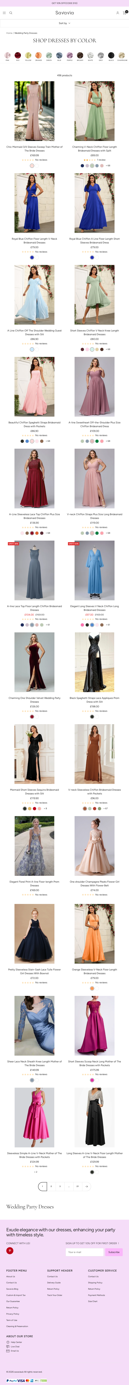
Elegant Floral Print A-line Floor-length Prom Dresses (34, 883)
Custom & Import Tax (15, 1295)
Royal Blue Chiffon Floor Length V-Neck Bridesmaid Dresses (34, 240)
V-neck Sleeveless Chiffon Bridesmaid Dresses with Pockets (94, 791)
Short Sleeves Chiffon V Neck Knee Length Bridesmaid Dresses (94, 332)
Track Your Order (54, 1295)
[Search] (10, 12)
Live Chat (15, 1346)
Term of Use (11, 1320)
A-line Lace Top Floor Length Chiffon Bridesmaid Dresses (34, 608)
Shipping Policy (95, 1282)
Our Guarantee (13, 1301)
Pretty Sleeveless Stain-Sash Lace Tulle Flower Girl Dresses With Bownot (34, 971)
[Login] (117, 12)
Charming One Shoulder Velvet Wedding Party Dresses (34, 700)
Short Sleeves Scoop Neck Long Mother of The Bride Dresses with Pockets (94, 1063)
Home (9, 33)
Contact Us (11, 1282)
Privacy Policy (12, 1314)
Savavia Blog (12, 1289)
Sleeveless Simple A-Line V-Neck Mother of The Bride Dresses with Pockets (34, 1155)
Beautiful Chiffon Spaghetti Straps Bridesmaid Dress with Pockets (34, 424)
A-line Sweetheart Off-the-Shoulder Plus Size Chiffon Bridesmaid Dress (95, 424)
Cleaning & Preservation (17, 1326)
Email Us (15, 1351)
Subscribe (114, 1252)
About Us (10, 1276)
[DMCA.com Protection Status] (43, 1380)
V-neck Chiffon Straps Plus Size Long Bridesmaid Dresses (94, 516)
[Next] (86, 1186)
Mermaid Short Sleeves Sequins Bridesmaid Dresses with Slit (34, 791)
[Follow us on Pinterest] (9, 1250)
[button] (7, 57)
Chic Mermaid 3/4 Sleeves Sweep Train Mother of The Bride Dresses (34, 148)
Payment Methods (96, 1295)
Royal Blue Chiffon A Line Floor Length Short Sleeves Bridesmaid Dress (94, 240)
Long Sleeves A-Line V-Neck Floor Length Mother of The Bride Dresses (95, 1155)
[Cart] (124, 12)
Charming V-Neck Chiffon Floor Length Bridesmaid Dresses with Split (94, 148)
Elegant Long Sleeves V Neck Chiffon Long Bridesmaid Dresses (94, 608)
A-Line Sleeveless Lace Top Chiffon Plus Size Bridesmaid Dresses (34, 516)
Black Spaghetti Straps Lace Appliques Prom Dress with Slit (94, 700)
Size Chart (92, 1301)
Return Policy (12, 1307)
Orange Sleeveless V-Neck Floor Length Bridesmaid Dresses (94, 971)
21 (78, 1186)
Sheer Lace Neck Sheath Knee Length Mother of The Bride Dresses (34, 1063)
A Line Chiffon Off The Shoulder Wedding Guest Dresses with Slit (34, 332)
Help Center (16, 1342)
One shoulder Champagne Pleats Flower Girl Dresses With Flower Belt (94, 883)
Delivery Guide (54, 1282)
